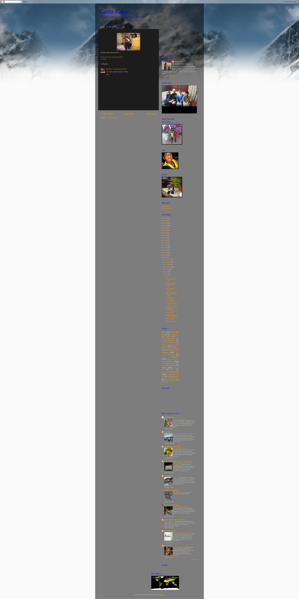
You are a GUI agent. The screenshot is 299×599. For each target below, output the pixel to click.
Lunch (163, 365)
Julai (166, 272)
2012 (165, 252)
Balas (107, 74)
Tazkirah (164, 382)
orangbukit (167, 432)
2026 (165, 218)
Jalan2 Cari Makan (178, 547)
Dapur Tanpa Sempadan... (172, 505)
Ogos (167, 269)
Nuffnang (164, 372)
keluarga (174, 357)
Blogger (161, 594)
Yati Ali (108, 69)
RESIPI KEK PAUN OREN (180, 506)
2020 (165, 233)
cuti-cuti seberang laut (168, 342)
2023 (165, 225)
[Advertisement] (180, 38)
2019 (165, 235)
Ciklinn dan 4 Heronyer (171, 490)
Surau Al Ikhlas (170, 380)
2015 (165, 245)
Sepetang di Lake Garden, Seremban (171, 315)
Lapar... (175, 477)
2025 (165, 220)
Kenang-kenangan (173, 359)
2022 (165, 228)
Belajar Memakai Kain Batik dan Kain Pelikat (171, 284)
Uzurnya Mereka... (169, 521)
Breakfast (168, 336)
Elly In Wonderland (170, 531)
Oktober (167, 264)
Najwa (164, 367)
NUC (172, 370)
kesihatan (172, 363)
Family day (165, 344)
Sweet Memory (168, 476)
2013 (165, 250)
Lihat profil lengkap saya (168, 76)
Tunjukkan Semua (195, 559)
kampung (171, 354)
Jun (166, 274)
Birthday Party (174, 334)
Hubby (166, 347)
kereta (163, 363)
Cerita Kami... (116, 11)
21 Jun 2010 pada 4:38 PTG (119, 69)
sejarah (167, 378)
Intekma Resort (169, 298)
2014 (165, 247)
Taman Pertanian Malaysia (169, 289)
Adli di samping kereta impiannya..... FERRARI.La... (171, 308)
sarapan (176, 376)
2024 (165, 223)
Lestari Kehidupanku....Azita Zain (174, 519)
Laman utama (129, 114)
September (168, 267)
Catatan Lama (151, 114)
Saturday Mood (169, 312)
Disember (168, 259)
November (168, 262)
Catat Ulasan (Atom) (112, 117)
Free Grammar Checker (179, 492)
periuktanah (168, 545)
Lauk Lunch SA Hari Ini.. (180, 419)
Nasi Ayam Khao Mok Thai (180, 448)
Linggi (166, 276)
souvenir (175, 378)
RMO (169, 376)
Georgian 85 (174, 346)
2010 (165, 257)
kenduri (168, 361)
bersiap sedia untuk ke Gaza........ (171, 303)
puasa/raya (173, 372)
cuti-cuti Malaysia (168, 340)
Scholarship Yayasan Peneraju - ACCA (183, 532)
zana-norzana (178, 61)
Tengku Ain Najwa (170, 318)
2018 (165, 237)
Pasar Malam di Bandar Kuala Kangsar (184, 433)
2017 (165, 240)
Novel (174, 368)
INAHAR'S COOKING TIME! (172, 446)
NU (163, 370)
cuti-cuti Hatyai (171, 338)
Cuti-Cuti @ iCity (169, 300)
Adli (105, 59)
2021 (165, 230)
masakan (172, 365)
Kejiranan (164, 357)
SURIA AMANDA (169, 417)
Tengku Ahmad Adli (167, 208)
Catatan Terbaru (106, 114)
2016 (165, 242)
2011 (165, 255)
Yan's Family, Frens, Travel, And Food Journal (178, 461)
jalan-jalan (175, 348)
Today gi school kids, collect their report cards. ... (171, 294)
